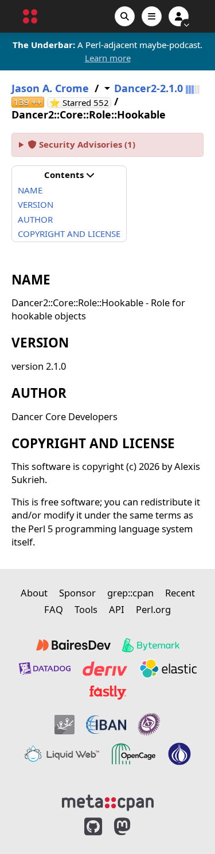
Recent (180, 592)
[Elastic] (168, 668)
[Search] (124, 16)
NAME (30, 190)
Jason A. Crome (50, 88)
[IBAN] (106, 724)
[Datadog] (45, 668)
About (34, 592)
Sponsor (77, 592)
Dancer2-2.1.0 (148, 88)
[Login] (178, 16)
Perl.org (153, 609)
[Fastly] (108, 692)
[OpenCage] (134, 754)
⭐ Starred (80, 102)
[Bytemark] (150, 645)
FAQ (53, 609)
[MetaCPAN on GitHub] (93, 827)
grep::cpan (130, 592)
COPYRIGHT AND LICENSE (69, 233)
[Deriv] (105, 668)
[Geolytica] (64, 724)
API (116, 609)
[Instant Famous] (149, 724)
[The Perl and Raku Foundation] (179, 754)
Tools (86, 609)
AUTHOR (35, 219)
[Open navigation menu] (151, 16)
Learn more (108, 58)
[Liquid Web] (62, 754)
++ (28, 102)
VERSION (35, 204)
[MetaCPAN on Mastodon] (134, 827)
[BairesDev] (73, 645)
